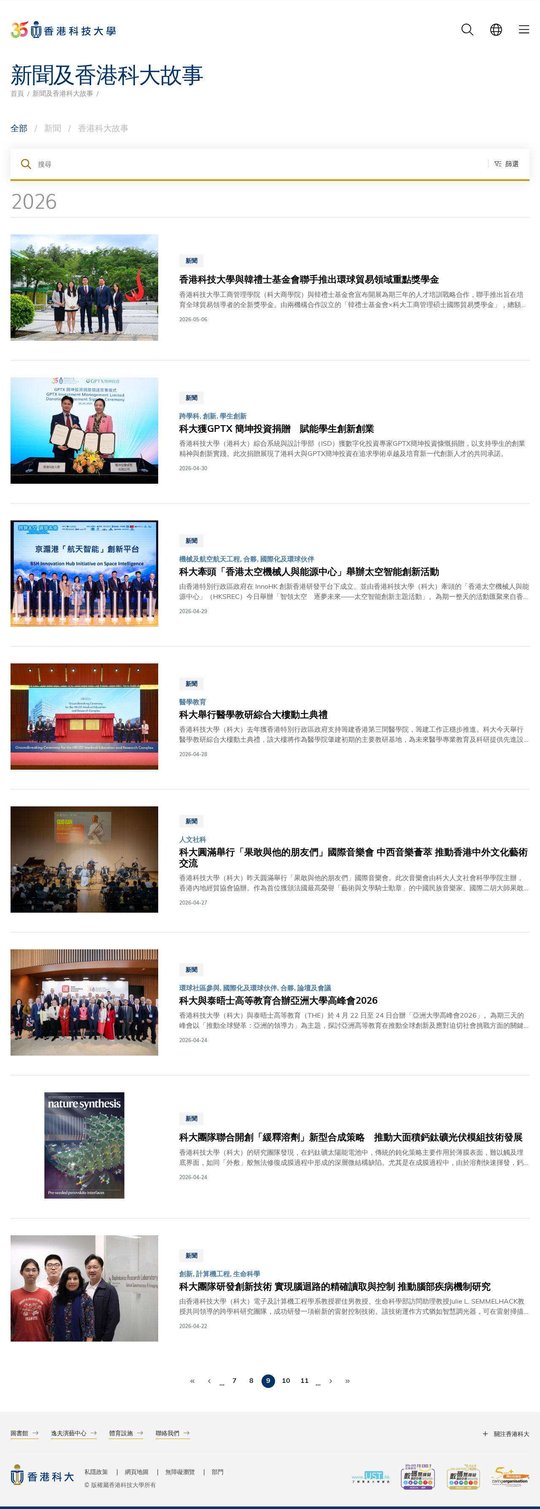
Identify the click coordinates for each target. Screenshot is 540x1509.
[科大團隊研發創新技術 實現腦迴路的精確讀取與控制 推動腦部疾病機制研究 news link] (270, 1289)
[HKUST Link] (63, 29)
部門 (218, 1472)
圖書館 (19, 1433)
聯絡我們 (167, 1433)
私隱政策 (96, 1472)
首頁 (17, 93)
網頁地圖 (136, 1472)
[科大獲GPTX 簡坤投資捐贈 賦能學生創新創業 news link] (270, 431)
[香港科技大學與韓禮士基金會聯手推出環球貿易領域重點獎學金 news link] (270, 288)
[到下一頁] (331, 1381)
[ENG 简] (496, 29)
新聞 (52, 127)
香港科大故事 (103, 127)
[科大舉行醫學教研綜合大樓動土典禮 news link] (270, 717)
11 (304, 1380)
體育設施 (121, 1433)
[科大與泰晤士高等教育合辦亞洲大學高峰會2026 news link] (270, 1003)
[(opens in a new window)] (417, 1478)
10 (286, 1380)
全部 (19, 127)
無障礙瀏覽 (180, 1472)
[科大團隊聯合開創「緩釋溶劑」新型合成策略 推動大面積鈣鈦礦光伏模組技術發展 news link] (270, 1146)
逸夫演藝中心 (68, 1433)
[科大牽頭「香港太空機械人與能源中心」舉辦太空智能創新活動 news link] (270, 574)
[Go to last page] (347, 1381)
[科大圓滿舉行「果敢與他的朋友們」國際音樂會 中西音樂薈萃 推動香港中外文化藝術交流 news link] (270, 860)
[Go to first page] (192, 1381)
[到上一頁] (209, 1381)
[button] (503, 163)
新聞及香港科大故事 (62, 93)
